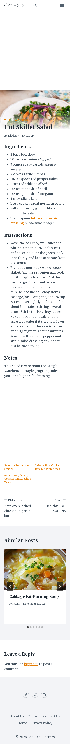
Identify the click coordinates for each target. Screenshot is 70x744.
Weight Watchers (16, 120)
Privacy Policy (41, 723)
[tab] (28, 627)
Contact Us (51, 716)
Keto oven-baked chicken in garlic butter (17, 508)
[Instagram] (44, 695)
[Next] (60, 586)
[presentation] (35, 569)
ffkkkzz (12, 135)
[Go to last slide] (10, 586)
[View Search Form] (35, 5)
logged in (31, 664)
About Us (17, 716)
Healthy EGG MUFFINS (55, 505)
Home (22, 723)
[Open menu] (62, 5)
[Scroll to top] (61, 738)
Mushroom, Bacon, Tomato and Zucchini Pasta (17, 478)
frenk (15, 603)
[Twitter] (35, 695)
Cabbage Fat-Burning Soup (34, 596)
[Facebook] (26, 695)
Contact (34, 716)
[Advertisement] (35, 48)
